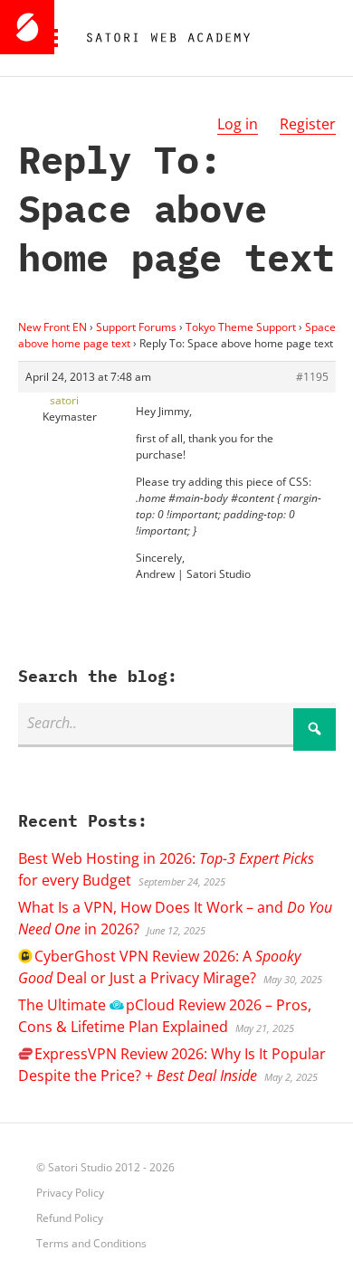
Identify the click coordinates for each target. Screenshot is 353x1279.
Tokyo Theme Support (241, 327)
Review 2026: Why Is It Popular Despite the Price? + (172, 1064)
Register (308, 124)
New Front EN (52, 327)
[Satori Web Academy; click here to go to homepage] (161, 38)
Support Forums (136, 327)
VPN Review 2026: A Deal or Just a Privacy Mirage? (159, 967)
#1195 (312, 376)
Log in (237, 124)
